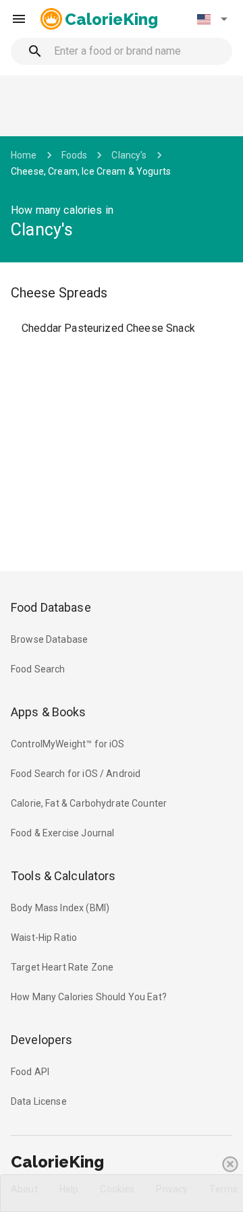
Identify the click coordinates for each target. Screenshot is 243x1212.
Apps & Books (48, 712)
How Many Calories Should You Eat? (89, 996)
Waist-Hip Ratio (44, 937)
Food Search (38, 669)
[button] (212, 19)
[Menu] (19, 19)
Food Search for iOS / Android (75, 773)
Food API (30, 1071)
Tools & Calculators (63, 876)
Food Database (51, 607)
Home (24, 155)
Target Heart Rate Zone (62, 967)
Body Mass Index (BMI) (60, 907)
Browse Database (49, 639)
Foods (74, 155)
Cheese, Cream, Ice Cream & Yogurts (91, 171)
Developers (41, 1040)
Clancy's (128, 155)
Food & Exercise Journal (62, 833)
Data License (39, 1101)
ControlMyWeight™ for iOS (68, 744)
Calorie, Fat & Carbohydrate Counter (89, 803)
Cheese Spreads (59, 293)
